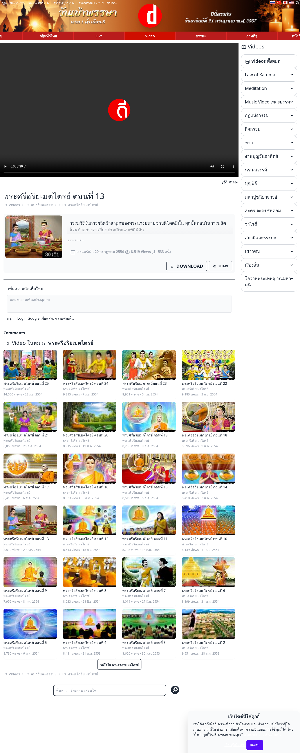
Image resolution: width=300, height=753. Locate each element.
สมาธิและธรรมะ (44, 205)
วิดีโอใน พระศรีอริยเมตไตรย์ (119, 665)
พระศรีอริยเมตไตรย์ (83, 205)
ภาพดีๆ (251, 36)
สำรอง (233, 182)
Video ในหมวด (52, 342)
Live (99, 36)
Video (150, 36)
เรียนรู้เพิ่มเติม (235, 744)
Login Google (28, 318)
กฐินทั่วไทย (48, 36)
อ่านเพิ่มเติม (75, 240)
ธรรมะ (201, 36)
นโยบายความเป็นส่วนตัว (262, 734)
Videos (14, 205)
